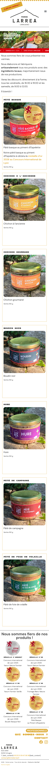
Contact (41, 738)
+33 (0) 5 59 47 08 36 (21, 755)
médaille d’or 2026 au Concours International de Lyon (23, 159)
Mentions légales (5, 764)
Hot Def (37, 762)
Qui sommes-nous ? (31, 734)
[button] (45, 11)
